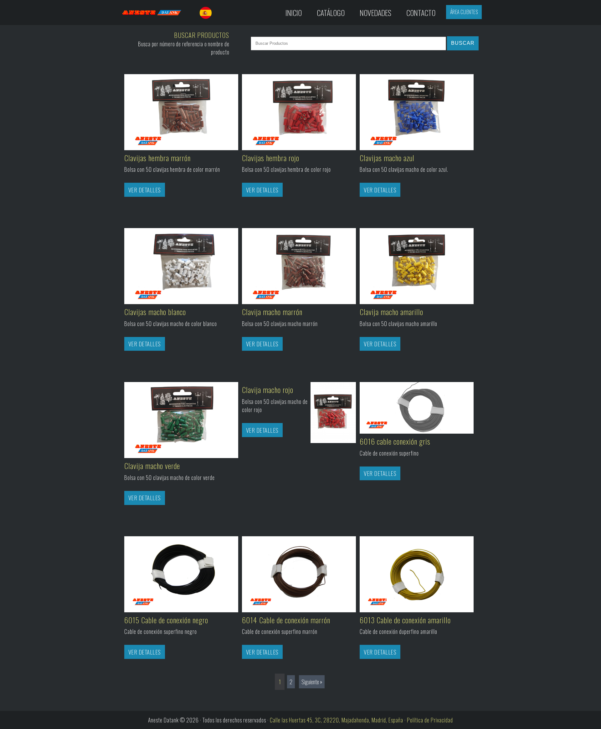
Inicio (293, 12)
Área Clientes (464, 12)
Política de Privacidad (430, 720)
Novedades (375, 12)
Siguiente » (311, 682)
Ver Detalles (144, 189)
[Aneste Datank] (157, 12)
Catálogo (331, 12)
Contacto (420, 12)
